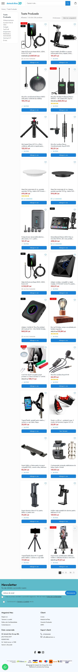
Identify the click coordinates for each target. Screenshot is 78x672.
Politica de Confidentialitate (54, 597)
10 (70, 573)
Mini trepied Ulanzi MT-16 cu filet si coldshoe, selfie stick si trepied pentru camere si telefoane (32, 145)
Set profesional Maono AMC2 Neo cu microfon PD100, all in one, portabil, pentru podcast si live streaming (62, 238)
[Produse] (3, 3)
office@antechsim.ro (49, 637)
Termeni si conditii (7, 619)
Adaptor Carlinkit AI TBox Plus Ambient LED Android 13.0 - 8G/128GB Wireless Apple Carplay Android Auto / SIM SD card (34, 328)
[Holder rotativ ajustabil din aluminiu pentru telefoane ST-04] (63, 495)
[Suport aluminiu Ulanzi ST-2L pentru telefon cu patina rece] (34, 495)
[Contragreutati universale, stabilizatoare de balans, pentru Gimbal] (63, 450)
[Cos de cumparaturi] (75, 3)
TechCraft (6, 29)
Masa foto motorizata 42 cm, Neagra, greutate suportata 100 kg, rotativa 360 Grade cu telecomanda (62, 190)
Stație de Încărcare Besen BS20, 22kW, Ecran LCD (33, 283)
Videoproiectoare (8, 20)
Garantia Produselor (46, 622)
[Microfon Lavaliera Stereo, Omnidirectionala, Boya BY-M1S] (63, 128)
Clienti (43, 612)
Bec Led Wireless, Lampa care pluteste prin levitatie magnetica (63, 328)
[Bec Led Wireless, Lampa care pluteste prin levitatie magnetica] (63, 311)
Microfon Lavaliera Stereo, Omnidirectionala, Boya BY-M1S (60, 145)
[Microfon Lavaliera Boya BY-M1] (63, 359)
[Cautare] (67, 3)
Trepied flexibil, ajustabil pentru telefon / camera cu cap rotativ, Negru (33, 421)
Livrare (42, 617)
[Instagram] (43, 652)
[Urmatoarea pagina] (73, 572)
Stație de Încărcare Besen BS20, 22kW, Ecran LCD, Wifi (33, 52)
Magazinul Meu (7, 612)
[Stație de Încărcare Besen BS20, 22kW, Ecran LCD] (34, 266)
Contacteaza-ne (6, 625)
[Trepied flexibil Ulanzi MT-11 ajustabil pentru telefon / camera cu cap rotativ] (34, 540)
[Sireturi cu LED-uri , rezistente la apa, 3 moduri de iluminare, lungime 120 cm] (63, 404)
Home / (4, 9)
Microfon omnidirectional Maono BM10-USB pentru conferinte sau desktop (33, 97)
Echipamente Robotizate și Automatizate (7, 34)
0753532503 (47, 634)
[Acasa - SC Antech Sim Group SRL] (14, 3)
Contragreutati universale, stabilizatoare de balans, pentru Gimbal (63, 466)
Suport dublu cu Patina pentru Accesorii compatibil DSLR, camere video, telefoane (34, 466)
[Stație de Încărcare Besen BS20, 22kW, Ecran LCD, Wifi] (34, 36)
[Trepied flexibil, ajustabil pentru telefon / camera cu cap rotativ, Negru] (34, 404)
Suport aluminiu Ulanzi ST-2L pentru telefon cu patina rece (32, 511)
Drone (5, 40)
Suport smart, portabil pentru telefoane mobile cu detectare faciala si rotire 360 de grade (63, 556)
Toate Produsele (12, 9)
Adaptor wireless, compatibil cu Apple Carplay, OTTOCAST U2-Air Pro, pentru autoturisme (63, 283)
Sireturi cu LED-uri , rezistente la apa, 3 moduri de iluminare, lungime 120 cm (62, 421)
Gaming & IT (7, 38)
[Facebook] (35, 652)
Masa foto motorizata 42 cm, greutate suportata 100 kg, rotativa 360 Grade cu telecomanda (34, 190)
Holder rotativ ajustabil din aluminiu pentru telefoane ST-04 (63, 511)
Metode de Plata (45, 619)
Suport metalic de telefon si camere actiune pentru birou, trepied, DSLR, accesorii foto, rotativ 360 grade (61, 52)
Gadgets (5, 27)
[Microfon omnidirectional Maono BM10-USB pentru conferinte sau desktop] (34, 81)
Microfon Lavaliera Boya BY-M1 (60, 375)
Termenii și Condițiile (23, 602)
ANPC (42, 625)
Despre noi (5, 617)
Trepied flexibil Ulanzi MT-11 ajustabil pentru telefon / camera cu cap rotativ (33, 556)
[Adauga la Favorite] (45, 24)
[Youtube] (39, 652)
